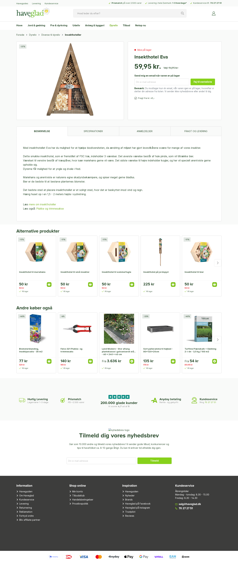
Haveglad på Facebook (138, 503)
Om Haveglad (26, 495)
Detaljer (132, 361)
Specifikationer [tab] (93, 131)
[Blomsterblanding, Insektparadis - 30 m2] (36, 328)
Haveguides (22, 3)
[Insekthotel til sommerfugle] (119, 252)
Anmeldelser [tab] (145, 131)
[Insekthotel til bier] (202, 252)
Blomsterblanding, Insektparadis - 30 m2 (31, 350)
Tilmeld (154, 460)
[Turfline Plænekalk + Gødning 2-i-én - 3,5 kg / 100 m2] (202, 328)
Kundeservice (51, 3)
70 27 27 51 (216, 3)
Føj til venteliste (203, 81)
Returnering (25, 507)
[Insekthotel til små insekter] (78, 252)
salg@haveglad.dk (190, 504)
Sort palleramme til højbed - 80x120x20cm (158, 350)
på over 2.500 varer (127, 3)
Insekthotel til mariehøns (32, 272)
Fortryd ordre (26, 515)
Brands (129, 499)
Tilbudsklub (78, 495)
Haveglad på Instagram (137, 507)
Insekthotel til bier (194, 272)
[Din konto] (214, 13)
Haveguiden (25, 491)
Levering (36, 3)
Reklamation (25, 511)
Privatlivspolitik (80, 503)
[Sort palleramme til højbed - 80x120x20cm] (160, 328)
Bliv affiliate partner (29, 519)
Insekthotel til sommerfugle (116, 272)
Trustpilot (130, 511)
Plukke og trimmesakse (50, 208)
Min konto (77, 491)
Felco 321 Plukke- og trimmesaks (71, 350)
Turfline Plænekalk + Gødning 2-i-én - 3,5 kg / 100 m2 (200, 350)
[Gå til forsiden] (33, 13)
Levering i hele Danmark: (167, 3)
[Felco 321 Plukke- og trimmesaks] (78, 328)
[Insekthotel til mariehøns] (36, 252)
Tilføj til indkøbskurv (49, 284)
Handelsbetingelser (82, 499)
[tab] (42, 131)
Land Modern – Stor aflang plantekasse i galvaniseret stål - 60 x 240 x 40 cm (118, 351)
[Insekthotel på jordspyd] (160, 252)
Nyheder (130, 495)
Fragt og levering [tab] (195, 131)
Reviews (129, 515)
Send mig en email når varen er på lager (157, 75)
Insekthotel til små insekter (75, 272)
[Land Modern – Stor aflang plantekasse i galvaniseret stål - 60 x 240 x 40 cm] (119, 328)
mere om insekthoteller (42, 204)
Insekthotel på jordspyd (156, 272)
